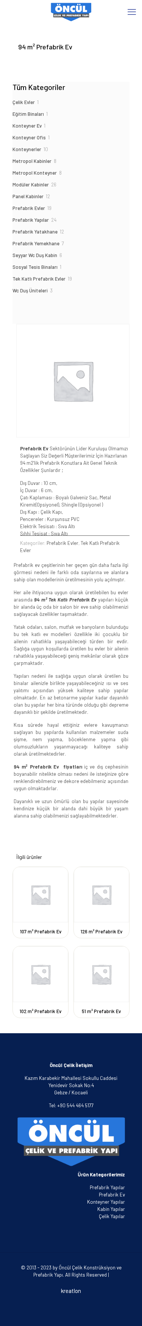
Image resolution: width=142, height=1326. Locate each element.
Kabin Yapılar (111, 1209)
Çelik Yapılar (112, 1216)
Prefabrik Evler (62, 543)
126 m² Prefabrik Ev (101, 931)
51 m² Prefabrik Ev (101, 1011)
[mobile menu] (131, 11)
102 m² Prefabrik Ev (40, 1011)
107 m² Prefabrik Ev (40, 931)
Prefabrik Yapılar (107, 1187)
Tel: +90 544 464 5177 (71, 1105)
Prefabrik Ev (112, 1195)
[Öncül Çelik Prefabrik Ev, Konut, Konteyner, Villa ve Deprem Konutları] (71, 11)
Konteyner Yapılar (106, 1202)
